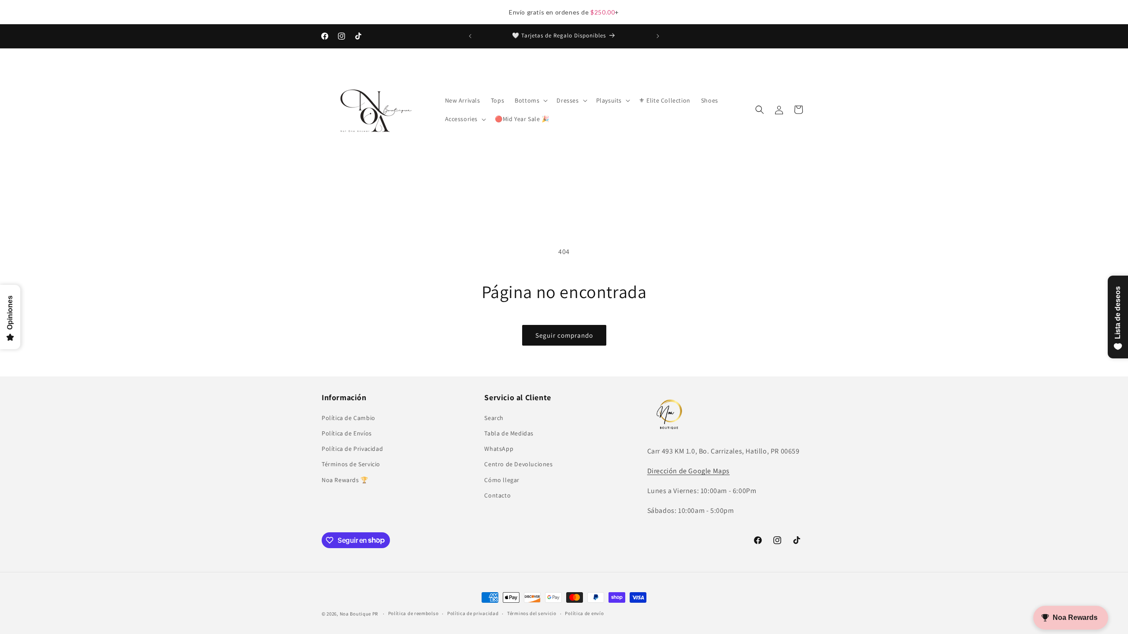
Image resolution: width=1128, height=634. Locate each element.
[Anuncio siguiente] (658, 36)
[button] (530, 100)
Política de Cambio (348, 418)
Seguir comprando (564, 335)
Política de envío (584, 613)
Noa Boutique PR (359, 614)
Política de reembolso (413, 613)
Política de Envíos (347, 433)
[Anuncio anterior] (470, 36)
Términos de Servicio (351, 464)
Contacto (497, 495)
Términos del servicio (532, 613)
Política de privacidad (472, 613)
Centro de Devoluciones (518, 464)
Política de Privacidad (352, 449)
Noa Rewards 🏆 (345, 480)
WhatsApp (498, 449)
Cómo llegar (501, 480)
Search (494, 418)
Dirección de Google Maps (688, 471)
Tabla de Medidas (509, 433)
